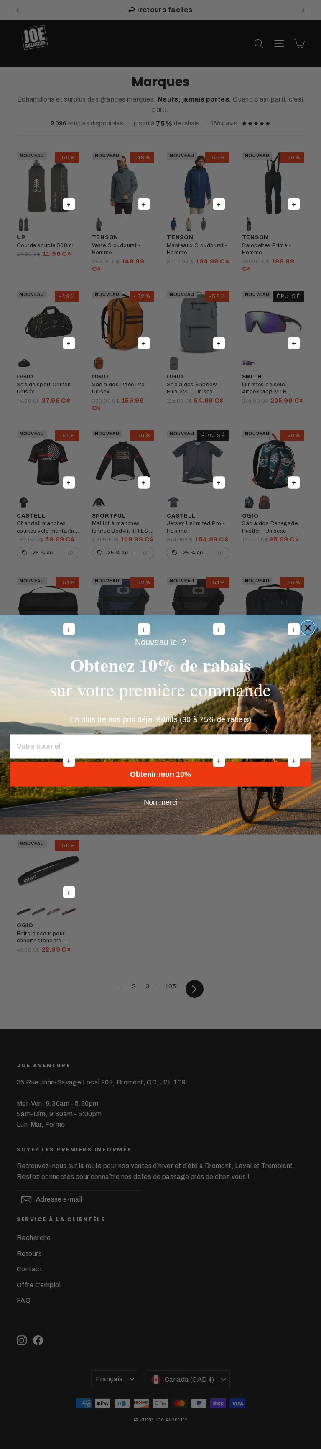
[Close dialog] (308, 627)
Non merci (161, 802)
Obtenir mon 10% (160, 774)
